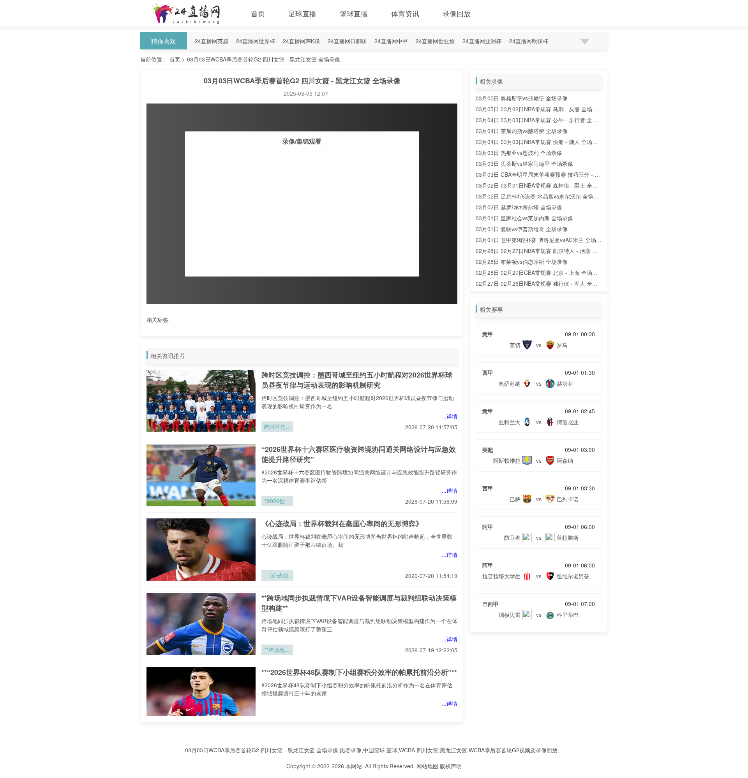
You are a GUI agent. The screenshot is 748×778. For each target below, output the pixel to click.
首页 (258, 13)
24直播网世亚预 (435, 41)
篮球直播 (354, 13)
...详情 (449, 416)
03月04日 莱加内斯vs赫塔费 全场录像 (522, 131)
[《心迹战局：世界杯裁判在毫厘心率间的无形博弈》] (201, 549)
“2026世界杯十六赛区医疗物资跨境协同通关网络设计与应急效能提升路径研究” (277, 501)
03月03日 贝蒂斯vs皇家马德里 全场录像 (524, 163)
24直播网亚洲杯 (481, 41)
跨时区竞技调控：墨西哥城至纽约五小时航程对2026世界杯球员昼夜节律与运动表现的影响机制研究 (356, 380)
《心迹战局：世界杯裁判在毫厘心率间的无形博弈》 (342, 523)
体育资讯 (405, 13)
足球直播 (302, 13)
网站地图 (427, 766)
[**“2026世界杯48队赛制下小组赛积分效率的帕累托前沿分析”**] (201, 698)
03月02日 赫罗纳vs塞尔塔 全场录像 (519, 207)
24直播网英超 (211, 41)
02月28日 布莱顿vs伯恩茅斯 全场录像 (522, 261)
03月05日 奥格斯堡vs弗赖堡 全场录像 (522, 98)
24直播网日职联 (347, 41)
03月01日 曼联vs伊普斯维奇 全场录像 (522, 229)
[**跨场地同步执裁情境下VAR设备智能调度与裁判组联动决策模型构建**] (201, 624)
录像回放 (457, 13)
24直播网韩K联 (301, 41)
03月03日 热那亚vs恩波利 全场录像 (519, 152)
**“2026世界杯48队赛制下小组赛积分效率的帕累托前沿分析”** (359, 672)
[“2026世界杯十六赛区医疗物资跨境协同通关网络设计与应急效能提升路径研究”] (201, 475)
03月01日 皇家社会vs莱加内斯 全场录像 (524, 218)
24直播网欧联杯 (528, 41)
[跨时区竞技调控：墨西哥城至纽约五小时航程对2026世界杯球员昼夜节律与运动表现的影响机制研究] (201, 401)
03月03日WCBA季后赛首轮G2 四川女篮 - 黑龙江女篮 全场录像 (263, 59)
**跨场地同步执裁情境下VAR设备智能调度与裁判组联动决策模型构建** (277, 650)
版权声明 (451, 766)
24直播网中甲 (391, 41)
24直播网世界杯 (255, 41)
